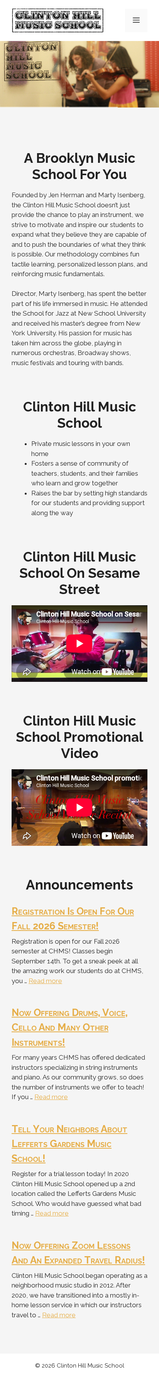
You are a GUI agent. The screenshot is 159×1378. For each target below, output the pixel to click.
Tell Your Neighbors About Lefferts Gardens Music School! (69, 1144)
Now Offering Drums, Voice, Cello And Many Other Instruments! (70, 1027)
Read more (45, 981)
